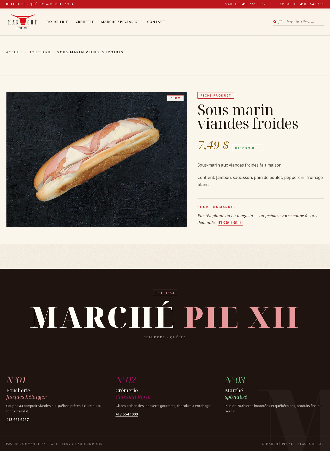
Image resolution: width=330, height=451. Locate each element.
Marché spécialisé (120, 22)
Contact (156, 22)
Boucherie (57, 22)
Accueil (14, 52)
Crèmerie (85, 22)
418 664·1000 (127, 414)
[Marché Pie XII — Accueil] (22, 22)
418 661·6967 (230, 222)
